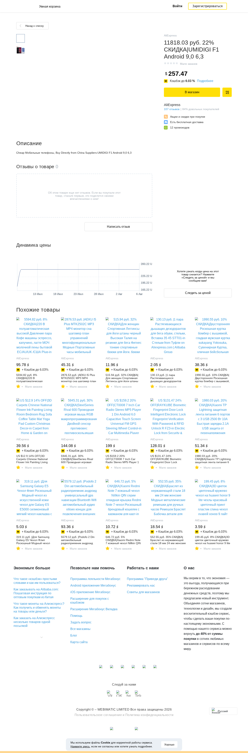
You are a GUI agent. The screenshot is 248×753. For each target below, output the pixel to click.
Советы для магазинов (143, 592)
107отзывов (171, 109)
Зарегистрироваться (207, 6)
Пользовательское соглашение (98, 715)
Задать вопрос (80, 622)
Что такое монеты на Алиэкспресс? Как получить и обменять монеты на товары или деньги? (39, 607)
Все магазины (80, 629)
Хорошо (169, 744)
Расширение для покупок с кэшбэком (89, 600)
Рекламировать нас (141, 585)
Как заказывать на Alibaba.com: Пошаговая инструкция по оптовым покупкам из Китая (36, 593)
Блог (73, 635)
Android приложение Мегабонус (93, 585)
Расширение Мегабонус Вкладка (93, 609)
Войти (177, 6)
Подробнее (205, 81)
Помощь (76, 615)
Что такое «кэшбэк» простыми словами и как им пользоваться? (37, 580)
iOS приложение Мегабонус (90, 592)
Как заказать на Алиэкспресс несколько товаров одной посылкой (34, 621)
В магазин (192, 92)
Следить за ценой (198, 293)
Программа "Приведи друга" (147, 579)
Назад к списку (34, 25)
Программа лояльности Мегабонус (95, 579)
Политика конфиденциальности (149, 715)
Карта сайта (79, 642)
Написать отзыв (118, 226)
